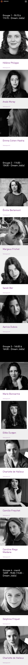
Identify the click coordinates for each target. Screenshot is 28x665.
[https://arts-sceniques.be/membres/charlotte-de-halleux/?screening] (14, 454)
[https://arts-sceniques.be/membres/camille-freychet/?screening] (14, 493)
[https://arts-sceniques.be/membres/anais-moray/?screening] (14, 84)
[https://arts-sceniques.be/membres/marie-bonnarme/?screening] (14, 376)
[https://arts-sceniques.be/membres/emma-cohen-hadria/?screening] (14, 123)
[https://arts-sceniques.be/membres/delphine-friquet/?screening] (14, 601)
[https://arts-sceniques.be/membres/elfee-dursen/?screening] (14, 415)
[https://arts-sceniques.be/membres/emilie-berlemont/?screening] (14, 192)
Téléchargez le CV (6, 67)
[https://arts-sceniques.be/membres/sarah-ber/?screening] (14, 270)
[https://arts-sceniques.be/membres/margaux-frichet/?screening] (14, 231)
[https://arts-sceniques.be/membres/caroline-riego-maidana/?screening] (14, 532)
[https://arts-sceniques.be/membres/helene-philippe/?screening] (14, 45)
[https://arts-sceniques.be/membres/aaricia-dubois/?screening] (14, 309)
